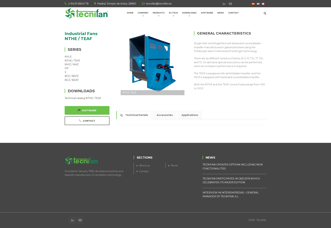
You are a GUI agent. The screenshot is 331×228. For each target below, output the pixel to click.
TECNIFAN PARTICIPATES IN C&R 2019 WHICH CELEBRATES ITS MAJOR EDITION (231, 180)
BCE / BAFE (72, 76)
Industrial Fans (81, 33)
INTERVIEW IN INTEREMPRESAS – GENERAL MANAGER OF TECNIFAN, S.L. (231, 194)
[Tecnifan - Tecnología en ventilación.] (87, 12)
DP (67, 68)
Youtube (228, 3)
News (174, 165)
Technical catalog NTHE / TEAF (83, 98)
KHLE (68, 56)
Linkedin (222, 3)
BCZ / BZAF (72, 80)
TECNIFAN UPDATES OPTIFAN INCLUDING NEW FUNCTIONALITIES (233, 166)
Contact (144, 171)
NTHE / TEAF (72, 60)
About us (144, 165)
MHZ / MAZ (72, 64)
